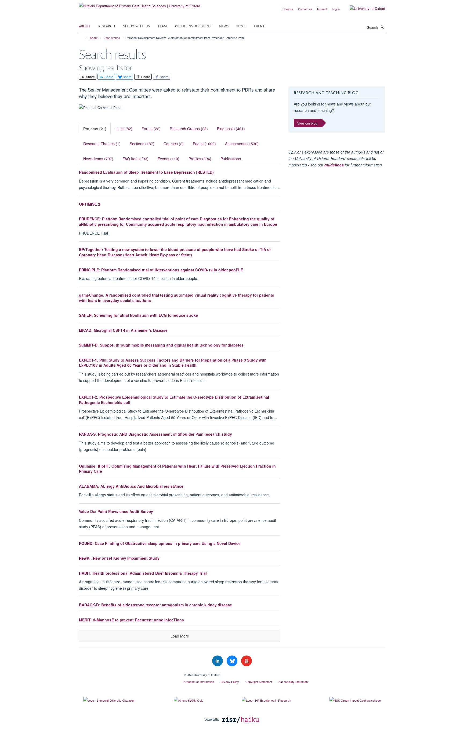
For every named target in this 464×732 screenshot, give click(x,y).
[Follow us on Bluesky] (232, 661)
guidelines (334, 164)
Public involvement (193, 25)
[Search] (382, 27)
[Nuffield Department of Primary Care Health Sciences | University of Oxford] (139, 3)
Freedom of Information (199, 681)
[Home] (83, 38)
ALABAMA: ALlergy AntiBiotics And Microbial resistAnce (131, 486)
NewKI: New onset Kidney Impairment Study (119, 558)
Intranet (322, 9)
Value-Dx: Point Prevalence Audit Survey (116, 511)
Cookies (287, 9)
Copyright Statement (258, 681)
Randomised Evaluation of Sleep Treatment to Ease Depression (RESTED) (146, 172)
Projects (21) (94, 128)
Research (106, 25)
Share (90, 76)
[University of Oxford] (363, 8)
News (224, 25)
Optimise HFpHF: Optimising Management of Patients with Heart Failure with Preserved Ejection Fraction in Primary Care (177, 468)
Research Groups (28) (189, 128)
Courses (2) (174, 143)
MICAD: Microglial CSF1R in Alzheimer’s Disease (123, 330)
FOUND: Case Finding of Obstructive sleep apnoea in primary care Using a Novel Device (160, 543)
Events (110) (168, 158)
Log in (336, 9)
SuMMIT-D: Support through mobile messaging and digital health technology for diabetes (161, 345)
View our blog (307, 123)
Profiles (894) (200, 158)
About (84, 25)
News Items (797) (98, 158)
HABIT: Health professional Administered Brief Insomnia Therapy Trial (143, 573)
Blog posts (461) (231, 128)
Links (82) (123, 128)
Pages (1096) (204, 143)
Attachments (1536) (242, 143)
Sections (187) (142, 143)
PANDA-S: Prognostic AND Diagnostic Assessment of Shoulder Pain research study (155, 434)
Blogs (241, 25)
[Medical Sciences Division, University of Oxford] (127, 673)
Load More (180, 636)
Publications (230, 158)
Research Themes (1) (102, 143)
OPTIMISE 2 (89, 204)
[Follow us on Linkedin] (218, 661)
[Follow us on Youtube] (246, 661)
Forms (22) (151, 128)
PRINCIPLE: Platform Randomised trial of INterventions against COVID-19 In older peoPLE (161, 269)
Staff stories (112, 37)
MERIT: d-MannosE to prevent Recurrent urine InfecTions (131, 619)
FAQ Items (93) (135, 158)
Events (260, 25)
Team (162, 25)
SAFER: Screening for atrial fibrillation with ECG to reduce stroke (138, 315)
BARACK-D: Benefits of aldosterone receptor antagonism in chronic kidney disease (155, 604)
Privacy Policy (229, 681)
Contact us (305, 9)
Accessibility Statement (293, 681)
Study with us (136, 25)
